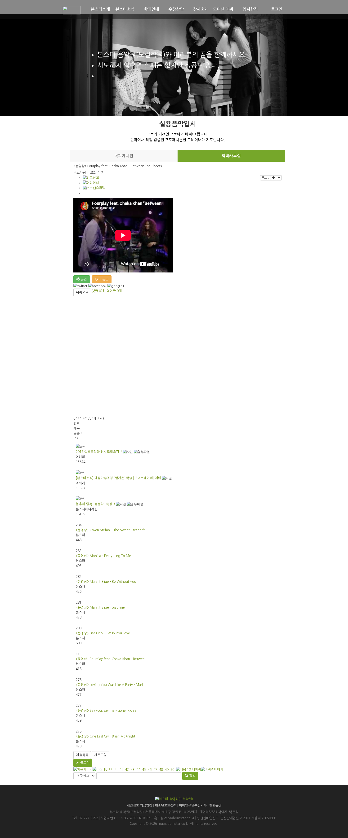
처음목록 (82, 755)
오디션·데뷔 (223, 9)
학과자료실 (231, 156)
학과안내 (151, 9)
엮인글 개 (114, 291)
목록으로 (82, 292)
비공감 (103, 279)
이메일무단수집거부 (193, 805)
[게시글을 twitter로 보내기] (80, 286)
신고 (96, 177)
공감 (83, 279)
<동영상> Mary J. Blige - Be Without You (106, 581)
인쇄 (96, 182)
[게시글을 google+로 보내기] (116, 286)
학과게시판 (123, 156)
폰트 (265, 177)
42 (127, 769)
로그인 (276, 9)
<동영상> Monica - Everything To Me (103, 555)
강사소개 (200, 9)
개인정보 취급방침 (139, 805)
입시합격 (250, 9)
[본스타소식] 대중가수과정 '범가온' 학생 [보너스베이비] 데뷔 (118, 478)
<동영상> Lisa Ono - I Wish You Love (103, 633)
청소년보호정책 (165, 805)
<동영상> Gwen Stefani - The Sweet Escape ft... (111, 530)
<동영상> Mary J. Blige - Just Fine (100, 607)
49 (167, 769)
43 (132, 769)
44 (138, 769)
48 (161, 769)
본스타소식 (125, 9)
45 (144, 769)
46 (150, 769)
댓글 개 (98, 291)
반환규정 (215, 805)
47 (155, 769)
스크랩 (100, 187)
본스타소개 (100, 9)
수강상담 (176, 9)
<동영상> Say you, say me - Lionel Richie (106, 710)
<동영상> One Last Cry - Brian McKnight (105, 736)
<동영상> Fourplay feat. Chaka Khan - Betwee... (111, 659)
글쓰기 (84, 762)
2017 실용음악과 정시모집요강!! (99, 451)
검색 (191, 775)
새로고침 (100, 755)
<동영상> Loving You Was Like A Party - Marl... (111, 684)
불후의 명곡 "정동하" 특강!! (95, 504)
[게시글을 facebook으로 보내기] (97, 286)
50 (172, 769)
